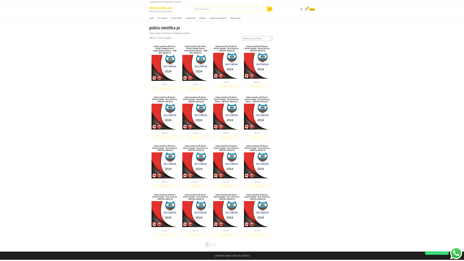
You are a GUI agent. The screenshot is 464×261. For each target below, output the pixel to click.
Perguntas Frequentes (218, 18)
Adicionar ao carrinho (164, 88)
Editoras (202, 18)
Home (151, 18)
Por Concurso (162, 18)
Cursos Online (176, 18)
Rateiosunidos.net (160, 7)
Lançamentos (190, 18)
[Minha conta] (301, 9)
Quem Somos (235, 18)
